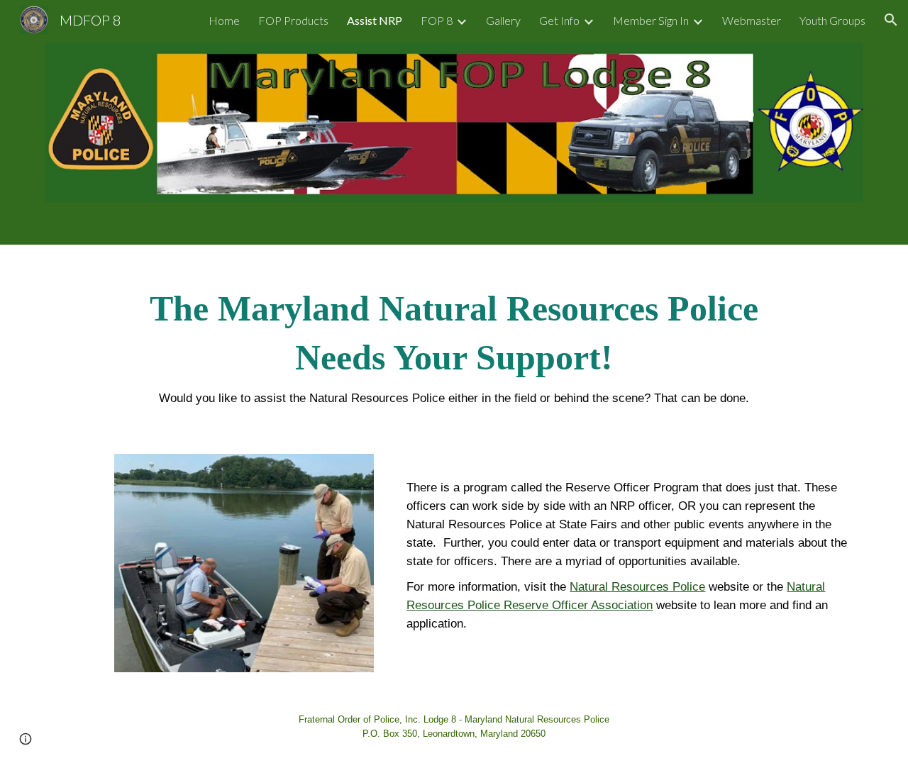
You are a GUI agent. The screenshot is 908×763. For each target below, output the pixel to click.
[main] (454, 341)
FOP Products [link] (293, 20)
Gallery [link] (503, 20)
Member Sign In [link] (651, 20)
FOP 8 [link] (437, 20)
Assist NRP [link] (374, 20)
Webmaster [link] (751, 20)
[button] (891, 20)
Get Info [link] (559, 20)
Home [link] (224, 20)
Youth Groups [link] (832, 20)
